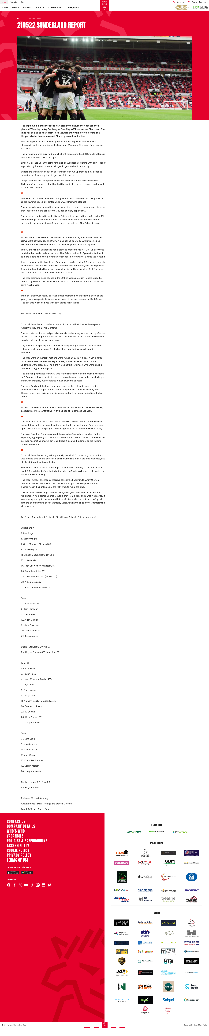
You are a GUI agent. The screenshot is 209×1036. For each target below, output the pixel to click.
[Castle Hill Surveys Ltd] (191, 933)
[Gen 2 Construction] (191, 863)
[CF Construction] (121, 943)
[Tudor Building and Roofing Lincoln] (191, 899)
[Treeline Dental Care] (168, 899)
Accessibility (18, 846)
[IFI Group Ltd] (168, 877)
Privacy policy (19, 855)
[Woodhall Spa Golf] (145, 1010)
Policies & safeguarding (27, 841)
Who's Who (16, 831)
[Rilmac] (191, 890)
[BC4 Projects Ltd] (168, 853)
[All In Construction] (121, 853)
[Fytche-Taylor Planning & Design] (168, 951)
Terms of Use (18, 860)
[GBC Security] (121, 961)
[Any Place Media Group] (121, 933)
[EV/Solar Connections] (191, 943)
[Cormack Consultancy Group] (191, 853)
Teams (27, 7)
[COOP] (191, 877)
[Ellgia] (168, 943)
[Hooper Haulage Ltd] (145, 877)
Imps (4, 2)
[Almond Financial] (145, 853)
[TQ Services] (145, 899)
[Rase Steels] (191, 986)
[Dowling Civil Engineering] (145, 943)
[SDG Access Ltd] (145, 1000)
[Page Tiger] (145, 987)
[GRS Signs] (168, 961)
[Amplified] (168, 923)
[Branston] (133, 832)
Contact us (16, 821)
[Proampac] (179, 832)
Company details (21, 826)
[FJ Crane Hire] (121, 951)
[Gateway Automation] (191, 951)
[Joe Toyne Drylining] (145, 972)
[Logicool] (121, 890)
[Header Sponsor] (200, 7)
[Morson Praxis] (191, 972)
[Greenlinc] (121, 877)
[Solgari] (168, 1000)
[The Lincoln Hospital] (168, 972)
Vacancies (15, 836)
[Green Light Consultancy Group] (145, 961)
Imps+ (15, 7)
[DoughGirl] (121, 863)
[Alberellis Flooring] (121, 923)
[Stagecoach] (191, 1000)
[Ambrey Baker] (145, 923)
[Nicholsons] (145, 890)
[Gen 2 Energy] (156, 832)
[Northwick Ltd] (168, 890)
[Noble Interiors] (121, 987)
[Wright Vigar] (168, 1010)
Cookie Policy (18, 850)
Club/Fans (73, 7)
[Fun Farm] (145, 951)
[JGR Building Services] (121, 972)
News (5, 7)
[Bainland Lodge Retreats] (168, 933)
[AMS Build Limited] (191, 922)
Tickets (13, 2)
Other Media (202, 1025)
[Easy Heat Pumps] (145, 863)
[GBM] (168, 862)
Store (23, 2)
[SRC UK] (121, 899)
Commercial (55, 7)
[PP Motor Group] (168, 986)
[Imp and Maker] (191, 961)
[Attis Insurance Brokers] (145, 933)
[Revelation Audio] (121, 1000)
